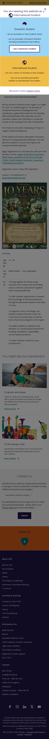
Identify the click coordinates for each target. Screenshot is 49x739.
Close (45, 9)
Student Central (33, 91)
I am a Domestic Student (24, 49)
